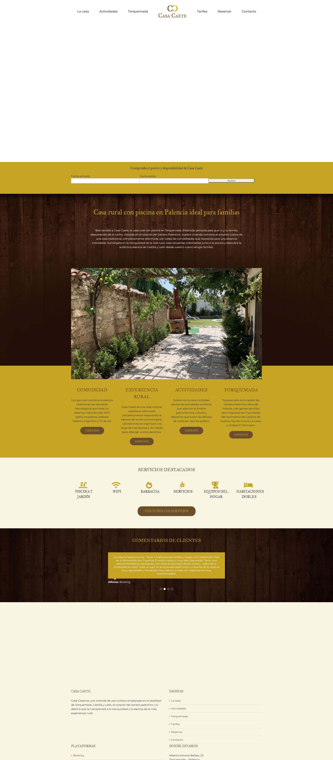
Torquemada (179, 703)
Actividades (178, 695)
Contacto (177, 726)
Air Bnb (78, 757)
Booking (78, 742)
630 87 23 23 (180, 754)
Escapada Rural (83, 750)
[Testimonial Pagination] (161, 576)
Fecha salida (148, 176)
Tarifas (175, 711)
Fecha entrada (80, 176)
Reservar (176, 718)
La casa (176, 687)
